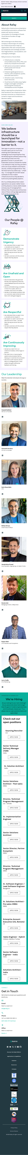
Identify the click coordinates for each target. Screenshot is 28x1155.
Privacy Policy (14, 1127)
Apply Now (14, 737)
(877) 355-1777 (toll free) (8, 1021)
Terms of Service (14, 1131)
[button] (25, 10)
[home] (5, 10)
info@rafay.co (5, 1008)
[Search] (22, 11)
